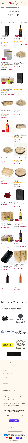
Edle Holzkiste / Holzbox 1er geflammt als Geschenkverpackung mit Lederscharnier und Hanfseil (6, 87)
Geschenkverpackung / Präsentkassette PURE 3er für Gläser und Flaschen (20, 203)
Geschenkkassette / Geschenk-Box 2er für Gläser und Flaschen (7, 267)
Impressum (5, 383)
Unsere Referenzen (7, 373)
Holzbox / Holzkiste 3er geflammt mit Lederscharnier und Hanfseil (20, 135)
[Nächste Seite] (17, 295)
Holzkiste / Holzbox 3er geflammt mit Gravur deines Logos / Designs (6, 244)
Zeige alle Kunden (14, 354)
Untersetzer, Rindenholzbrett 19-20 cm (20, 181)
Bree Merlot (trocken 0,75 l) (6, 286)
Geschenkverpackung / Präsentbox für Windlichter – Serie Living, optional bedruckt (7, 63)
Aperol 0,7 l (3, 134)
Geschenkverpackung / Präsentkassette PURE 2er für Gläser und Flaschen (20, 87)
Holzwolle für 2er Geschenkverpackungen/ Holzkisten (19, 111)
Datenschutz (6, 387)
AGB (4, 380)
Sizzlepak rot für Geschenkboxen (7, 202)
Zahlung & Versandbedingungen (10, 377)
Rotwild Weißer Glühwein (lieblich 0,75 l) (19, 224)
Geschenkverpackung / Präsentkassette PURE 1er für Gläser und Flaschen (7, 40)
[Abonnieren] (22, 415)
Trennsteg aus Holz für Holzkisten (5, 181)
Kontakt (5, 370)
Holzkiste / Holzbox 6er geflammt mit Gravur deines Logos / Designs (6, 224)
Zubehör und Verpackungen (12, 7)
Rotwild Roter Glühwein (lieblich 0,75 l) (18, 244)
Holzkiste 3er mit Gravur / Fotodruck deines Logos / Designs (19, 265)
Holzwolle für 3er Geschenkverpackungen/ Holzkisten (6, 158)
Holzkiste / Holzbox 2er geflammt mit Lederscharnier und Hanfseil (7, 111)
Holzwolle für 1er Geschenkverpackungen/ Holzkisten (19, 63)
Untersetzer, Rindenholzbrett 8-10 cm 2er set (20, 158)
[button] (2, 3)
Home (2, 7)
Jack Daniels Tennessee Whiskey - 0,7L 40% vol (20, 39)
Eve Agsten (15, 440)
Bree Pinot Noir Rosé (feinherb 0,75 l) (20, 286)
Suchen (4, 366)
